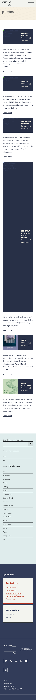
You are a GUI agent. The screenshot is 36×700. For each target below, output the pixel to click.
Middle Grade (7, 513)
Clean (23, 340)
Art (4, 471)
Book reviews (10, 615)
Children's (6, 479)
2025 (4, 456)
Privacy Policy (8, 683)
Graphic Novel (8, 498)
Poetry (5, 521)
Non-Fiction (7, 517)
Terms (6, 680)
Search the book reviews (13, 440)
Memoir (5, 509)
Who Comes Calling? (26, 122)
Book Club (9, 618)
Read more (7, 71)
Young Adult (7, 536)
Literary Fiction (8, 505)
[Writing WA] (6, 3)
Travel (5, 532)
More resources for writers (14, 596)
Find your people (11, 588)
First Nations (7, 494)
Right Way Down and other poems (25, 234)
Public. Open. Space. (26, 384)
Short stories (7, 524)
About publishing (11, 590)
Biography (6, 475)
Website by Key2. (9, 686)
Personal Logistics (25, 34)
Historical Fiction (8, 502)
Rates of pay (10, 599)
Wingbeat (25, 81)
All (4, 460)
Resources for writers (13, 593)
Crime (5, 483)
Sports (5, 528)
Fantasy (5, 487)
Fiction (5, 490)
